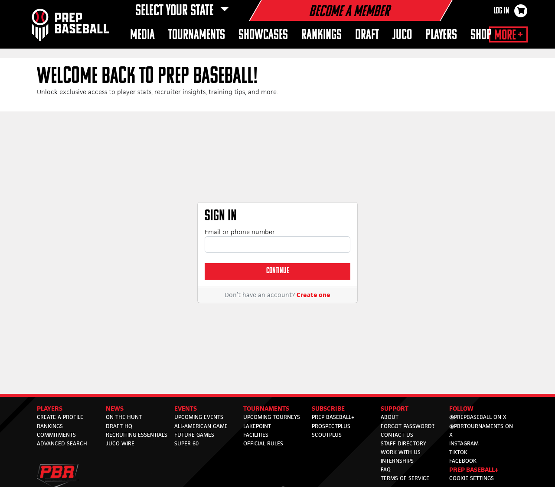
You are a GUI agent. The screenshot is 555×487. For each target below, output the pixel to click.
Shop (481, 35)
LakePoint (257, 426)
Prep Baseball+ (333, 417)
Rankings (50, 426)
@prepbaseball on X (477, 417)
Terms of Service (405, 478)
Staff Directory (403, 443)
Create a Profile (60, 417)
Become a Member (349, 12)
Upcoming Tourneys (271, 417)
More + (508, 35)
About (389, 417)
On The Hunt (124, 417)
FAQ (386, 469)
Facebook (463, 460)
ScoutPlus (327, 434)
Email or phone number (240, 232)
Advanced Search (62, 443)
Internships (397, 460)
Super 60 (186, 443)
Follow (461, 408)
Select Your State (175, 11)
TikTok (458, 452)
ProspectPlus (331, 426)
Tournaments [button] (196, 35)
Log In (501, 11)
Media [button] (142, 35)
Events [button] (185, 408)
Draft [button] (367, 35)
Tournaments (266, 408)
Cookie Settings (471, 478)
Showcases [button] (263, 35)
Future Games (194, 434)
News (115, 408)
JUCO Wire (120, 443)
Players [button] (441, 35)
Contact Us (397, 434)
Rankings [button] (321, 35)
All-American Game (201, 426)
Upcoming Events (198, 417)
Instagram (464, 443)
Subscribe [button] (328, 408)
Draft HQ (119, 426)
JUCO (402, 35)
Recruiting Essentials (136, 434)
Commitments (56, 434)
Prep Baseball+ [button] (474, 469)
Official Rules (263, 443)
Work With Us (401, 452)
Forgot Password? (407, 426)
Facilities (255, 434)
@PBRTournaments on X (481, 430)
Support (394, 408)
